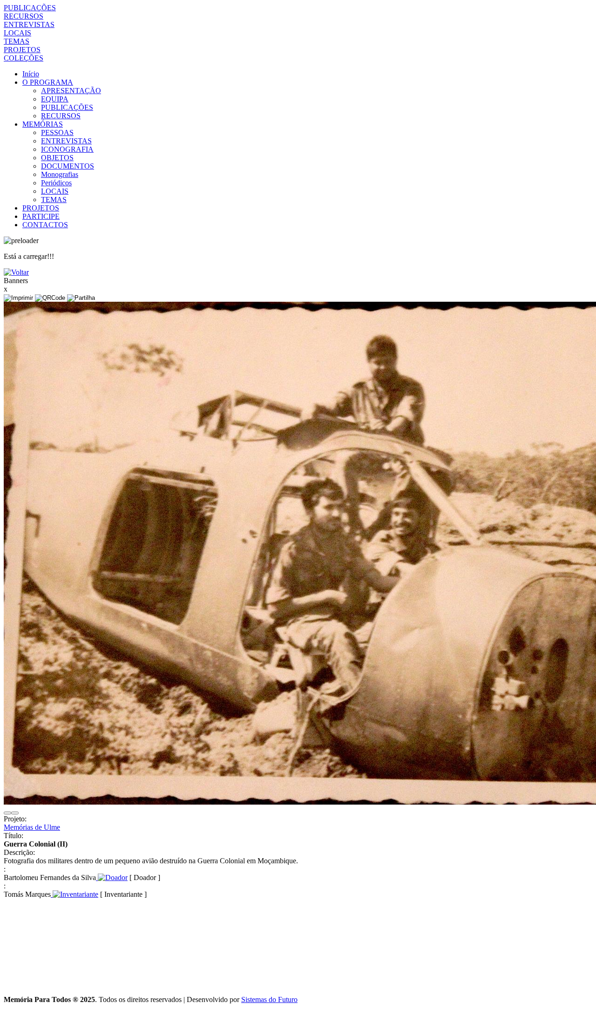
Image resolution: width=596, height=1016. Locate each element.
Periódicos (56, 183)
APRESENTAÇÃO (71, 91)
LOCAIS (17, 33)
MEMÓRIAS (42, 124)
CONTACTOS (45, 225)
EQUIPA (54, 99)
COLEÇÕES (23, 58)
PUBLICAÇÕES (30, 8)
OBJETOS (57, 158)
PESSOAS (57, 132)
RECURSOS (23, 16)
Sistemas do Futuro (269, 999)
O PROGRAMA (47, 82)
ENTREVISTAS (29, 24)
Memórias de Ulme (32, 827)
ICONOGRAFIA (67, 149)
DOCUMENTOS (67, 166)
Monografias (59, 174)
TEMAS (16, 41)
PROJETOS (22, 50)
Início (30, 74)
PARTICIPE (41, 216)
